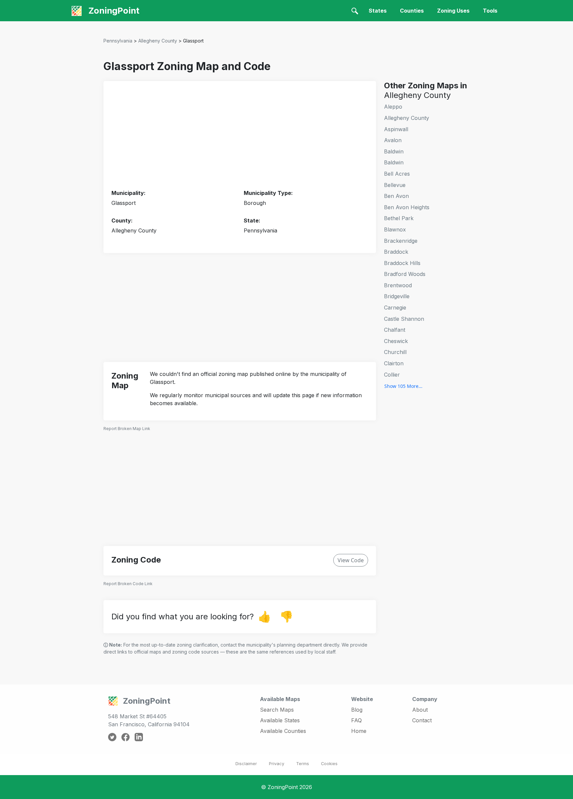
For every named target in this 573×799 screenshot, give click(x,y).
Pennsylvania (117, 41)
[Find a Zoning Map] (355, 11)
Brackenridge (400, 240)
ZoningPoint (113, 10)
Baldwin (394, 151)
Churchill (395, 352)
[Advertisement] (239, 135)
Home (358, 731)
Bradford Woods (404, 274)
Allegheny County (157, 41)
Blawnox (395, 229)
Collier (392, 374)
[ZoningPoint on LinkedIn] (139, 736)
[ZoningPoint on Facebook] (125, 736)
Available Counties (283, 731)
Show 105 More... (403, 386)
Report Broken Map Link (126, 428)
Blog (356, 709)
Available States (280, 720)
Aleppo (393, 106)
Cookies (329, 763)
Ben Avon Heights (406, 207)
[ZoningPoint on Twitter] (112, 736)
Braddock (396, 251)
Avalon (393, 140)
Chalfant (394, 329)
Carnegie (395, 307)
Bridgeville (397, 296)
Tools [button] (490, 10)
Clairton (394, 363)
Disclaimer (246, 763)
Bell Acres (397, 173)
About (420, 709)
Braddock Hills (402, 263)
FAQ (356, 720)
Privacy (276, 763)
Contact (422, 720)
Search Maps (277, 709)
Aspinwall (396, 129)
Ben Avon (396, 196)
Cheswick (396, 341)
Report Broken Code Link (128, 583)
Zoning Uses (453, 10)
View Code (351, 560)
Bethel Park (399, 218)
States (378, 10)
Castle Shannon (404, 318)
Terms (302, 763)
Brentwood (398, 285)
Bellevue (395, 185)
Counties (412, 10)
